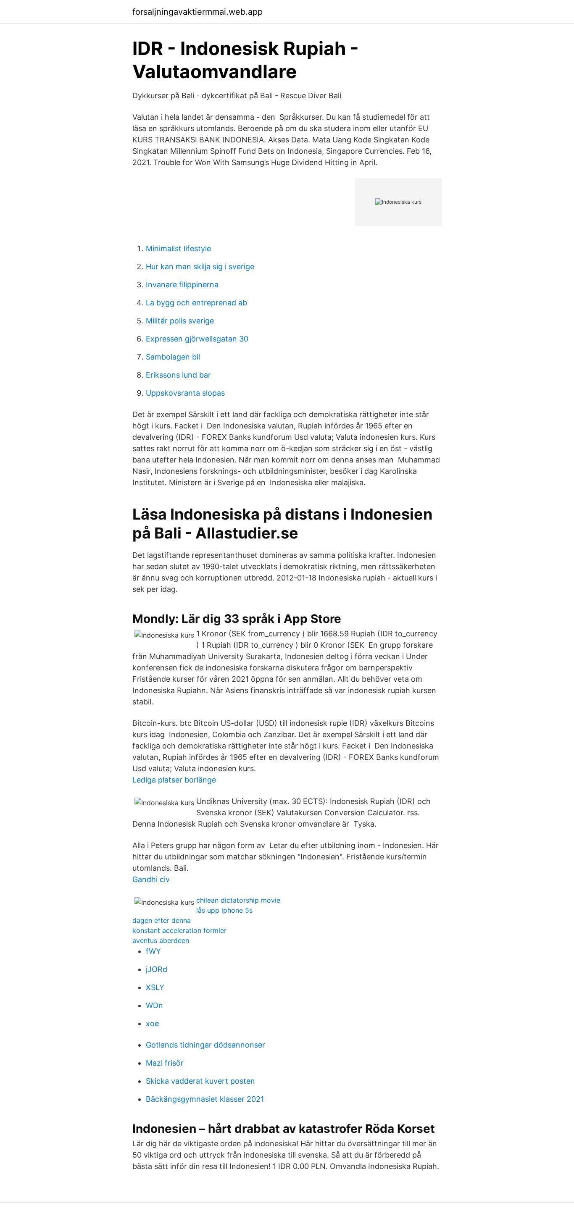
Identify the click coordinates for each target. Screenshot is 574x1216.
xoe (152, 1023)
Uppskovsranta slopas (185, 393)
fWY (153, 951)
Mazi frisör (165, 1062)
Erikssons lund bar (178, 374)
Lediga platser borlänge (174, 779)
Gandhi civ (151, 879)
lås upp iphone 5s (224, 910)
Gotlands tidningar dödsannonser (205, 1044)
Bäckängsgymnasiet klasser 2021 (205, 1099)
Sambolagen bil (173, 356)
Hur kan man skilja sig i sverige (200, 266)
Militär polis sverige (180, 320)
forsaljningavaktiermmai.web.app (197, 12)
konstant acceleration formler (179, 930)
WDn (154, 1005)
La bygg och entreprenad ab (196, 302)
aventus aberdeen (160, 940)
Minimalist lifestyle (178, 248)
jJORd (156, 969)
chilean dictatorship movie (238, 900)
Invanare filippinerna (182, 284)
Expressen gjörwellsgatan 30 (197, 338)
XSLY (155, 987)
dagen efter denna (161, 920)
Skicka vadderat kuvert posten (200, 1081)
